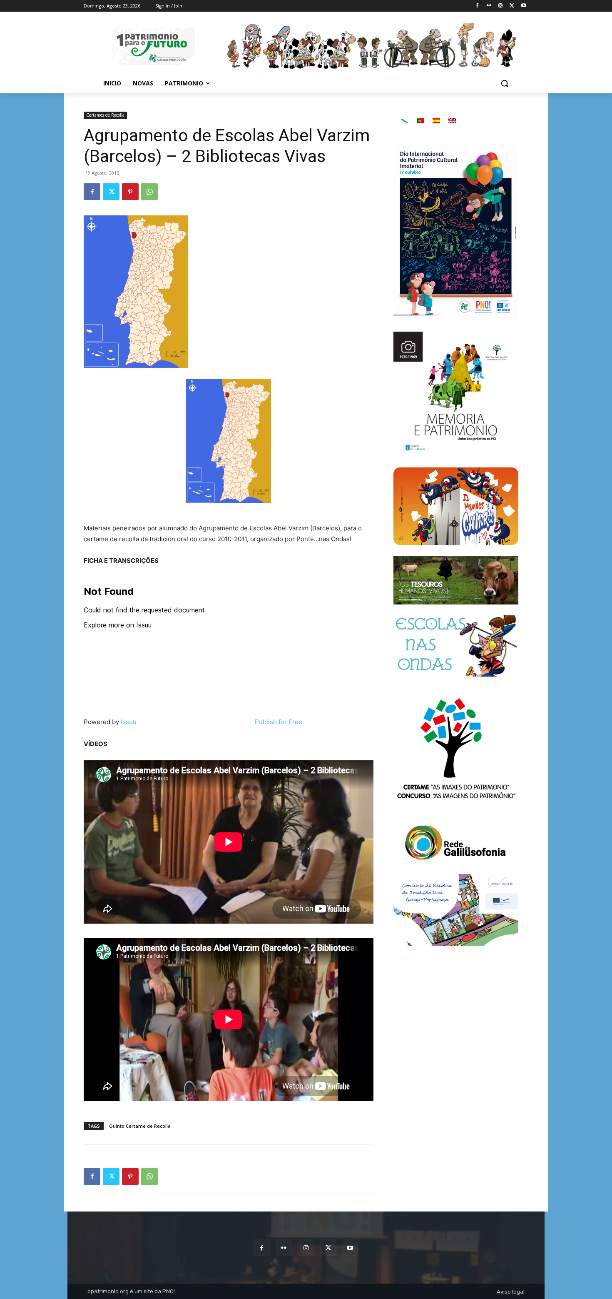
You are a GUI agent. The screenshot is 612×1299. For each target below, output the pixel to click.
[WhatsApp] (149, 191)
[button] (505, 83)
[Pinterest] (130, 191)
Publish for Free (278, 722)
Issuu (129, 722)
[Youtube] (523, 6)
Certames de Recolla (105, 115)
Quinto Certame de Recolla (140, 1126)
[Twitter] (512, 6)
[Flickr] (489, 6)
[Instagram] (500, 6)
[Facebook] (477, 6)
